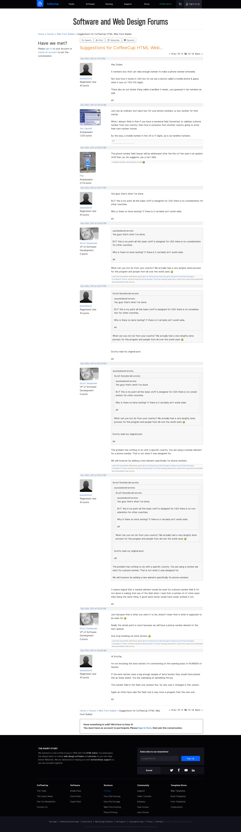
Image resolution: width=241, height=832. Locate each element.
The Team (41, 791)
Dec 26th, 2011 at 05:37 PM (93, 286)
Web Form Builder (66, 34)
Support (128, 4)
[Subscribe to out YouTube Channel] (186, 770)
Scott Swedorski (88, 243)
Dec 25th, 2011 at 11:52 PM (93, 59)
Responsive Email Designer (182, 276)
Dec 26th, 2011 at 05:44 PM (93, 363)
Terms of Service (145, 827)
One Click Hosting (112, 796)
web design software (74, 756)
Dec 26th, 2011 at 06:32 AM (93, 148)
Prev (173, 53)
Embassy (141, 801)
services (92, 756)
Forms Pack (75, 796)
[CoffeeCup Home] (53, 4)
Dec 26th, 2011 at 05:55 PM (93, 609)
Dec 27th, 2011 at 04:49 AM (93, 650)
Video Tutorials (144, 796)
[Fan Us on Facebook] (179, 770)
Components (177, 807)
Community (143, 785)
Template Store (179, 785)
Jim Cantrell (86, 128)
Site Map (159, 822)
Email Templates (178, 796)
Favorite (130, 40)
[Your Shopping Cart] (180, 4)
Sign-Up (190, 758)
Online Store (87, 822)
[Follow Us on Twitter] (171, 770)
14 (192, 53)
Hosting (109, 4)
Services (108, 785)
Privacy (149, 822)
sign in (49, 48)
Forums (50, 34)
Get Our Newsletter (46, 801)
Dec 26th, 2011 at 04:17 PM (93, 188)
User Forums (143, 807)
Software (90, 4)
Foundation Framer (119, 279)
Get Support (121, 822)
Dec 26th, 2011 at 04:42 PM (93, 223)
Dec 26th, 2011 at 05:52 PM (93, 475)
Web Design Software (104, 822)
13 (189, 53)
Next (197, 53)
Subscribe (114, 40)
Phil (81, 175)
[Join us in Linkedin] (193, 770)
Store (146, 4)
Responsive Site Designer (159, 276)
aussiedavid (86, 78)
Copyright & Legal (136, 822)
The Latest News (45, 796)
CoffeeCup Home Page (69, 822)
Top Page (53, 822)
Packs (71, 4)
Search (87, 40)
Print (100, 40)
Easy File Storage (112, 801)
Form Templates (178, 801)
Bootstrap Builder (145, 279)
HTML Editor (166, 4)
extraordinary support (101, 759)
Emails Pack (75, 791)
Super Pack (75, 801)
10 (179, 53)
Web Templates (178, 791)
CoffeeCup (42, 785)
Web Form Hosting (112, 807)
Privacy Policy (130, 827)
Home (41, 34)
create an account (47, 52)
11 (182, 53)
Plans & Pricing (110, 812)
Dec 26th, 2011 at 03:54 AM (93, 105)
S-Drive (107, 791)
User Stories (143, 812)
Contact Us (42, 807)
